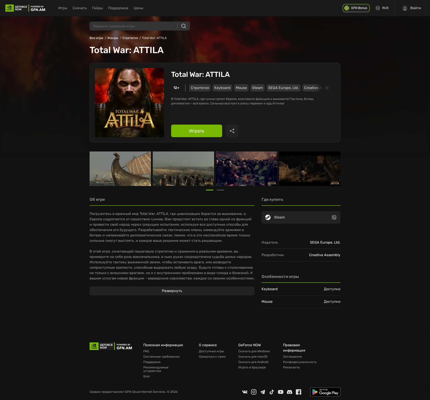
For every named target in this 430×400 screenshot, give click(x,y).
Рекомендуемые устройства (155, 369)
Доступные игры (211, 351)
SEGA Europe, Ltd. (283, 88)
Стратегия (130, 38)
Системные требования (161, 357)
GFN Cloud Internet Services (145, 392)
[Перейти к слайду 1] (209, 190)
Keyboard (222, 88)
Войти (415, 8)
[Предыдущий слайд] (95, 168)
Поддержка (118, 8)
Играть (196, 131)
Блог (146, 376)
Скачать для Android (253, 362)
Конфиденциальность (300, 362)
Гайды (97, 8)
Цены (138, 8)
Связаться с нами (212, 357)
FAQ (146, 351)
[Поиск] (183, 26)
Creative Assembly (324, 255)
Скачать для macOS (253, 357)
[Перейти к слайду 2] (220, 190)
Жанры (112, 38)
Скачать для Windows (254, 351)
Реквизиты (291, 367)
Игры (62, 8)
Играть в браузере (252, 367)
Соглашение (292, 357)
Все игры (96, 38)
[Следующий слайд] (322, 87)
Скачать (80, 8)
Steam (257, 88)
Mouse (241, 88)
